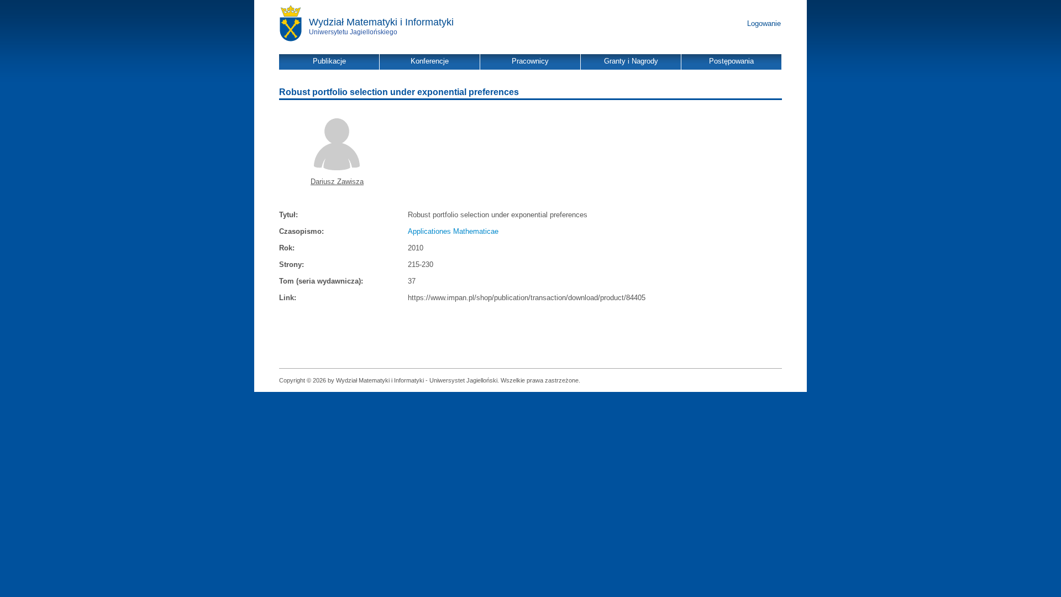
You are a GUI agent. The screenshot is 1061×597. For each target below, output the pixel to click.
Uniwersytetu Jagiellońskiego (353, 32)
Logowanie (764, 23)
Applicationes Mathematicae (453, 231)
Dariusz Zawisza (337, 181)
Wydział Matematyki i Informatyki (381, 22)
